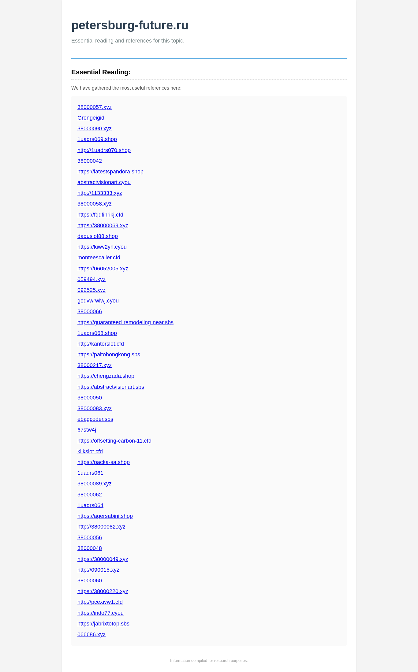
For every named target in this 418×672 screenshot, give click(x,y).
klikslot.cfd (90, 451)
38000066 (89, 311)
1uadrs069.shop (97, 139)
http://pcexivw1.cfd (100, 602)
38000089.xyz (94, 484)
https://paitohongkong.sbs (108, 354)
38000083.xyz (94, 408)
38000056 (89, 537)
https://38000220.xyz (102, 591)
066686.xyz (91, 634)
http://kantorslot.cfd (100, 344)
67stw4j (86, 430)
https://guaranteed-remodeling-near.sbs (125, 322)
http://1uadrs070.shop (104, 150)
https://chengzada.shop (105, 376)
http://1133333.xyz (99, 193)
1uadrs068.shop (97, 333)
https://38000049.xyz (102, 559)
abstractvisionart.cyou (104, 182)
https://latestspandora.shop (110, 172)
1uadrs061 (90, 473)
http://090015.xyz (98, 570)
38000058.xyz (94, 204)
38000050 (89, 398)
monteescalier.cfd (98, 257)
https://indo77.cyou (100, 613)
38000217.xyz (94, 365)
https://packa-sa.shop (103, 462)
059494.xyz (91, 279)
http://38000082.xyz (101, 527)
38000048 (89, 548)
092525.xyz (91, 290)
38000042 (89, 161)
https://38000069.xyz (102, 225)
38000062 (89, 495)
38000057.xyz (94, 107)
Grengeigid (90, 118)
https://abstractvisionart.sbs (110, 387)
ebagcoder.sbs (95, 419)
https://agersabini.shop (105, 516)
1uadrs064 (90, 505)
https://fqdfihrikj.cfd (100, 215)
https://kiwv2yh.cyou (102, 247)
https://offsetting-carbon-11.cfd (114, 441)
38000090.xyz (94, 128)
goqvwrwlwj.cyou (98, 301)
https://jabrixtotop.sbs (103, 624)
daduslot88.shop (97, 236)
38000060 (89, 580)
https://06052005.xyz (102, 268)
